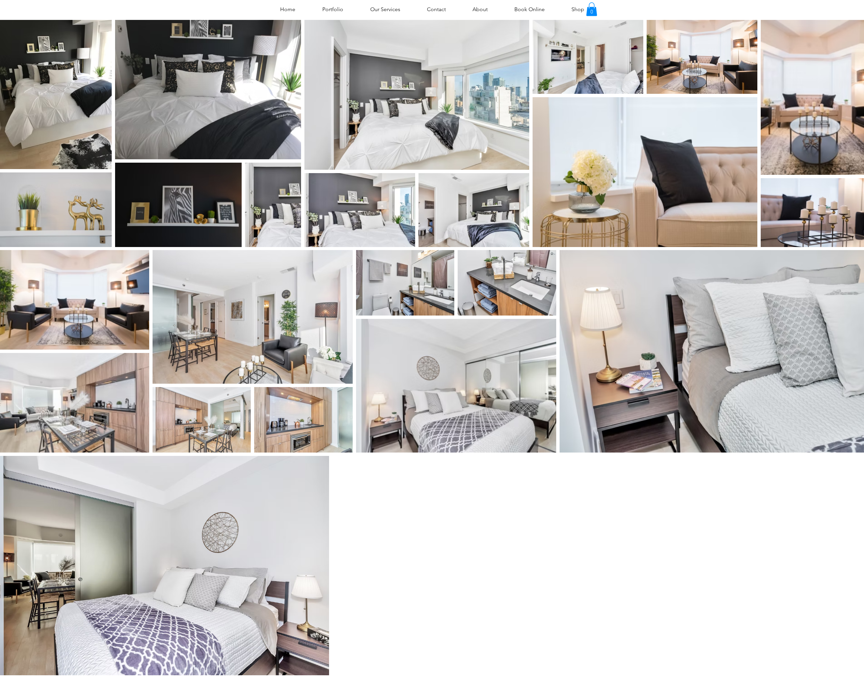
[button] (591, 9)
